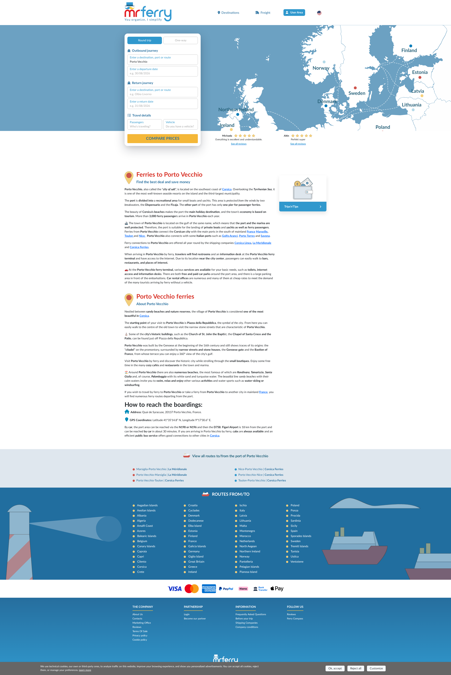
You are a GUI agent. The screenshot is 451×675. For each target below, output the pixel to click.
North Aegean (248, 546)
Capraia (142, 551)
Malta (243, 525)
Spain (294, 531)
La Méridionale (177, 469)
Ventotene (297, 561)
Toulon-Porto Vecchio (252, 480)
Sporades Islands (301, 536)
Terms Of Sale (139, 631)
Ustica (295, 556)
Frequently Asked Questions (251, 614)
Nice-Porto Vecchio (250, 469)
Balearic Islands (146, 536)
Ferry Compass (295, 618)
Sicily (294, 525)
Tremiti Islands (299, 546)
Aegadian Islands (147, 505)
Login (187, 614)
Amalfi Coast (145, 525)
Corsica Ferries (139, 247)
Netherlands (247, 541)
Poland (295, 505)
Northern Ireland (250, 551)
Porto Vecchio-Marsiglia (151, 474)
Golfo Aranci (230, 236)
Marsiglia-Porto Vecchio (151, 469)
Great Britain (196, 561)
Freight (265, 12)
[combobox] (162, 62)
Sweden (296, 541)
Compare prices (162, 138)
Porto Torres (247, 236)
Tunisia (295, 551)
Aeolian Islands (146, 510)
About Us (137, 614)
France (251, 231)
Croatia (192, 505)
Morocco (245, 536)
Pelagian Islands (249, 566)
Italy (242, 510)
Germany (194, 551)
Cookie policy (139, 640)
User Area (296, 12)
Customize (376, 668)
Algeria (141, 520)
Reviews (136, 627)
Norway (244, 556)
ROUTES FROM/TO (230, 494)
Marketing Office (141, 623)
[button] (321, 13)
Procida (295, 515)
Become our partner (195, 618)
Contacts (137, 618)
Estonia (192, 531)
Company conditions (247, 627)
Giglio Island (195, 556)
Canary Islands (146, 546)
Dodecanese (195, 520)
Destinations (230, 12)
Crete (140, 572)
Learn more (85, 670)
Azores (141, 531)
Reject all (355, 668)
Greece (192, 566)
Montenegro (247, 531)
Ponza (294, 510)
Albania (141, 515)
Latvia (243, 515)
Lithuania (245, 520)
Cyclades (193, 510)
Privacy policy (139, 635)
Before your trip (244, 618)
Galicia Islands (197, 546)
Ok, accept (335, 668)
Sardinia (296, 520)
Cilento (141, 561)
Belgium (142, 541)
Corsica (226, 189)
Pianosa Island (248, 572)
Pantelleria (246, 561)
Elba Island (195, 525)
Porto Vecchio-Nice (250, 474)
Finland (192, 536)
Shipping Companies (247, 623)
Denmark (194, 515)
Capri (140, 556)
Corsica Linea (242, 243)
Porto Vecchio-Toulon (150, 480)
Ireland (192, 572)
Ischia (243, 505)
